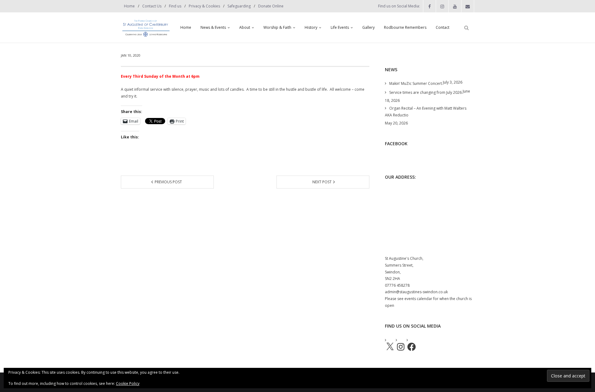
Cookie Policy (127, 383)
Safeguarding (239, 6)
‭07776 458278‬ (397, 285)
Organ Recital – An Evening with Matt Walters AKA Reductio (425, 112)
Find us (175, 6)
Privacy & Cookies (204, 6)
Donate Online (271, 6)
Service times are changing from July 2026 (425, 92)
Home (129, 6)
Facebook (396, 143)
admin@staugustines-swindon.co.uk (416, 291)
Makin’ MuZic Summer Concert (415, 83)
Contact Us (151, 6)
